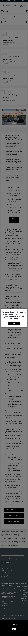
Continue (14, 323)
